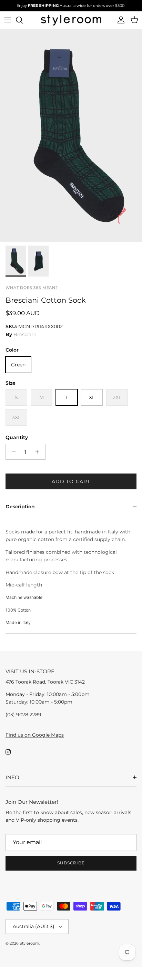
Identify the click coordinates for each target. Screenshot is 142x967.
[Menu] (7, 20)
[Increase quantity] (39, 451)
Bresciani (24, 334)
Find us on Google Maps (35, 735)
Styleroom (29, 943)
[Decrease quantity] (12, 451)
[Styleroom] (71, 20)
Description (20, 506)
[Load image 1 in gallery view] (71, 135)
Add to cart (71, 481)
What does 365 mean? (32, 287)
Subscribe (71, 862)
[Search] (22, 20)
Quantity (17, 437)
